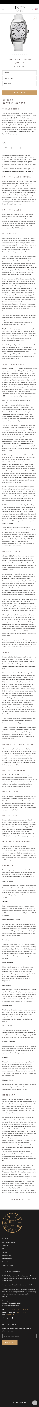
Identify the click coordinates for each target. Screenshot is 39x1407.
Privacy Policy (6, 1255)
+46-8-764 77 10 (20, 1312)
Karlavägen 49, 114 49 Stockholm (20, 1310)
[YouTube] (12, 1318)
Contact (4, 1252)
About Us (5, 1246)
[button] (36, 9)
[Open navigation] (3, 9)
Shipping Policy (7, 1259)
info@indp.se (10, 1314)
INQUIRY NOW (19, 92)
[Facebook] (3, 1318)
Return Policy (6, 1262)
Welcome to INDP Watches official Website (19, 1)
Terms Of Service (7, 1265)
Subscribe (10, 1342)
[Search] (33, 9)
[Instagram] (7, 1318)
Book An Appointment (9, 1242)
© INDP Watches (19, 1402)
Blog (3, 1249)
